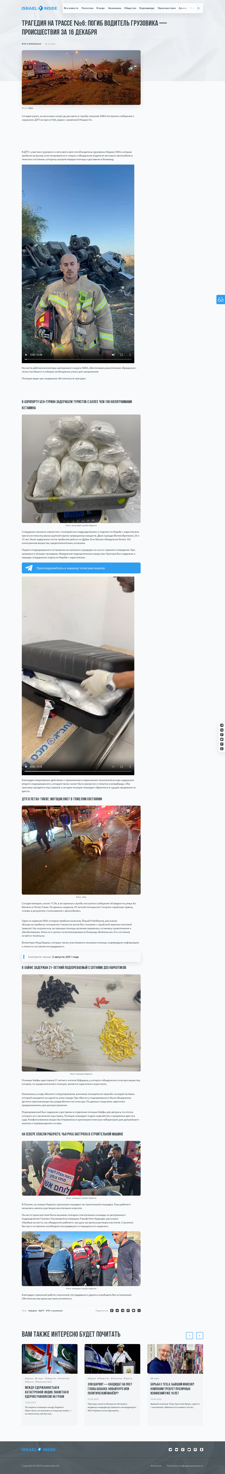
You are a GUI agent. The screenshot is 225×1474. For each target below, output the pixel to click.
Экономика (114, 8)
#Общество (51, 1378)
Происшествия (167, 8)
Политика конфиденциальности (185, 1465)
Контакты (156, 1465)
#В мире (39, 1378)
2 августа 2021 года (65, 956)
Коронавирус (147, 8)
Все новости (71, 8)
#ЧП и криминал (54, 1310)
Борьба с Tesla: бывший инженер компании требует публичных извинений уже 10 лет (172, 1389)
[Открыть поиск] (199, 8)
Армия (183, 8)
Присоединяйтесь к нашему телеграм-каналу (71, 568)
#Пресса (29, 1381)
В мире (101, 8)
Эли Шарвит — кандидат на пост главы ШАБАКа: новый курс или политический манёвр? (110, 1389)
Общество (130, 8)
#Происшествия (43, 1381)
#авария (32, 1310)
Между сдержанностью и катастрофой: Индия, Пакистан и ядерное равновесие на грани (47, 1392)
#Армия (29, 1378)
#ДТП (41, 1310)
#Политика (63, 1378)
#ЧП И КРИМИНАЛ (31, 44)
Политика (87, 8)
